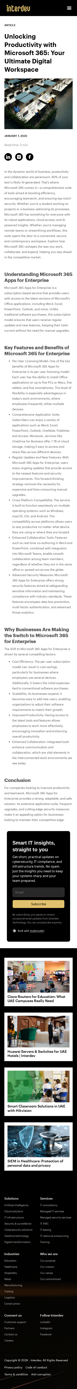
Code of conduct (36, 1367)
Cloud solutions (13, 1211)
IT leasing (45, 1229)
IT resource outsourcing (54, 1235)
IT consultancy (48, 1205)
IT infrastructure (14, 1217)
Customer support (15, 1322)
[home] (17, 8)
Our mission (47, 1266)
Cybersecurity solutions (18, 1229)
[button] (69, 8)
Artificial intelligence (16, 1205)
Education (10, 1260)
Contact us (10, 1334)
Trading (8, 1291)
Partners (9, 1328)
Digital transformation (17, 1242)
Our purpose (47, 1260)
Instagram (46, 1328)
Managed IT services (52, 1211)
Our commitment (50, 1279)
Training (45, 1242)
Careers (8, 1340)
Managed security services (55, 1217)
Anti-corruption (41, 1374)
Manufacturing (13, 1285)
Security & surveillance (17, 1223)
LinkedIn (45, 1322)
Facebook (46, 1334)
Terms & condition (16, 1374)
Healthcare (10, 1266)
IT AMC (44, 1223)
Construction (12, 1303)
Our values (46, 1272)
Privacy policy (13, 1367)
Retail (7, 1279)
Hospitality (10, 1272)
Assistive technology (16, 1235)
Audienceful (37, 931)
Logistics (9, 1297)
